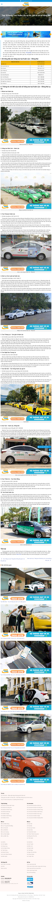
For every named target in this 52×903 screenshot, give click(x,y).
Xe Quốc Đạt (30, 829)
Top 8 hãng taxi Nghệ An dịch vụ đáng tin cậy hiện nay (13, 784)
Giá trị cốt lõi (4, 868)
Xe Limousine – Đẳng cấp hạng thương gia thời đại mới (13, 795)
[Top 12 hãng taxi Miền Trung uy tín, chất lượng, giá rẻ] (26, 620)
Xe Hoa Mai (29, 825)
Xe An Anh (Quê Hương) (6, 854)
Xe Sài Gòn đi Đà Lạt (5, 811)
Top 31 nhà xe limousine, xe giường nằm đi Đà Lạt (12, 799)
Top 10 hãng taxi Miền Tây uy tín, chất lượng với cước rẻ (13, 674)
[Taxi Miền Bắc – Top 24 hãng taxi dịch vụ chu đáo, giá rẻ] (26, 584)
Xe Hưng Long (4, 846)
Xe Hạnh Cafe (30, 848)
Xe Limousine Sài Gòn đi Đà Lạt (34, 805)
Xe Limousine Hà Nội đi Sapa (33, 815)
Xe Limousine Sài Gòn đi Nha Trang (35, 809)
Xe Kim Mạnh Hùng (5, 848)
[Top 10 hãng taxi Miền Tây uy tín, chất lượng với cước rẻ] (26, 657)
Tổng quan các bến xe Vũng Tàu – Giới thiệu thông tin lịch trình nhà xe (16, 797)
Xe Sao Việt (29, 823)
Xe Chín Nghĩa (4, 844)
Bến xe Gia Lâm (4, 827)
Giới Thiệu (5, 864)
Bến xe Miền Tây (4, 836)
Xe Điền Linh (30, 846)
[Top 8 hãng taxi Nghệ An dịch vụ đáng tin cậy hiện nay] (26, 766)
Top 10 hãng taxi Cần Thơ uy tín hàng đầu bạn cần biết (13, 747)
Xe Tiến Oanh (30, 838)
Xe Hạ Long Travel (31, 827)
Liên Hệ (2, 866)
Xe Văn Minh (30, 842)
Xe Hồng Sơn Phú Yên (32, 836)
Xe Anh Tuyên (30, 844)
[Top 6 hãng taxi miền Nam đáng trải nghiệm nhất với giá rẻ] (26, 693)
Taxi (26, 13)
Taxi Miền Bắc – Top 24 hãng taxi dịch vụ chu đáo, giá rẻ (13, 601)
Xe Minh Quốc (4, 856)
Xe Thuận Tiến (30, 856)
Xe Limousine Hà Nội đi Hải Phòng (34, 811)
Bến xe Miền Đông (5, 823)
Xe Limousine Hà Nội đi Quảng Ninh (35, 817)
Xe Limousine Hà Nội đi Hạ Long (34, 813)
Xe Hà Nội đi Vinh (5, 817)
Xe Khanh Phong (4, 852)
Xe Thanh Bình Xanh (31, 832)
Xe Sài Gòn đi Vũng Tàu (6, 807)
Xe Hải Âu (3, 842)
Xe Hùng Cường (30, 854)
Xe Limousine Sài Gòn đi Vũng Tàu (34, 807)
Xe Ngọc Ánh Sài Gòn (32, 852)
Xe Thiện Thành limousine (33, 834)
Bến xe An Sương (5, 832)
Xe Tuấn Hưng (4, 850)
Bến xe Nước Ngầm (5, 834)
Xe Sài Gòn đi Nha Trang (6, 809)
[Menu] (2, 4)
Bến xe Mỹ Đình (4, 829)
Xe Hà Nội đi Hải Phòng (6, 815)
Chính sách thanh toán (32, 870)
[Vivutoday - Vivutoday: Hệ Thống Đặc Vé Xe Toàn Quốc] (26, 4)
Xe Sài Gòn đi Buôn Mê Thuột (7, 805)
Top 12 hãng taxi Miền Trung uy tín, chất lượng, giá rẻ (12, 638)
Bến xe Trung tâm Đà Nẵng (7, 825)
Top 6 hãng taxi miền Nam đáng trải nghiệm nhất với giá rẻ (14, 711)
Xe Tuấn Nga (30, 850)
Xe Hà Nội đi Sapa (5, 813)
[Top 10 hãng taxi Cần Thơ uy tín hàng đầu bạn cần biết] (26, 730)
